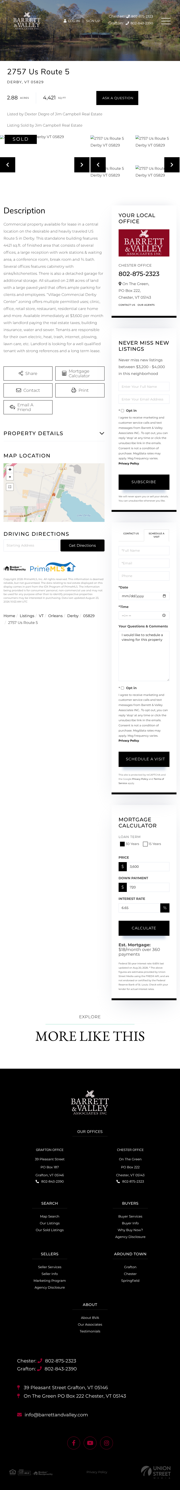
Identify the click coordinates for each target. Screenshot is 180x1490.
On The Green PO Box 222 (74, 1396)
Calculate (144, 928)
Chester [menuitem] (130, 1274)
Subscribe (143, 482)
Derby (73, 616)
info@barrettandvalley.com (56, 1415)
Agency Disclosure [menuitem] (130, 1237)
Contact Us (127, 304)
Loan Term (130, 837)
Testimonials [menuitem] (90, 1331)
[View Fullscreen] (9, 486)
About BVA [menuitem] (90, 1318)
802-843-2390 (141, 23)
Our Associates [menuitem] (90, 1324)
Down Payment (133, 878)
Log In (73, 21)
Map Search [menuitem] (50, 1216)
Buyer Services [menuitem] (130, 1216)
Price (124, 857)
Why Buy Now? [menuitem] (130, 1230)
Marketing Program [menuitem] (50, 1281)
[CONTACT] (117, 98)
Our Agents (146, 304)
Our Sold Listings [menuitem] (50, 1230)
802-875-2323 (141, 16)
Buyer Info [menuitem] (130, 1223)
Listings (27, 616)
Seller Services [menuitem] (49, 1267)
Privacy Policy (129, 463)
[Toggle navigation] (166, 21)
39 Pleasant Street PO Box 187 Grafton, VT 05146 (50, 1167)
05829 (89, 616)
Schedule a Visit (156, 535)
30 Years (132, 844)
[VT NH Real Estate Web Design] (156, 1472)
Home (9, 616)
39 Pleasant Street (65, 1388)
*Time (124, 607)
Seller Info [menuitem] (49, 1274)
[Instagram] (106, 1443)
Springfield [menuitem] (130, 1281)
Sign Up (93, 21)
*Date (123, 587)
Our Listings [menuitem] (50, 1223)
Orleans (55, 616)
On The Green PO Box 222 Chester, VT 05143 (130, 1167)
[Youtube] (90, 1443)
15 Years (155, 844)
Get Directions (82, 545)
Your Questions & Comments (143, 626)
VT (41, 616)
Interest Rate (132, 899)
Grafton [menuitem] (130, 1267)
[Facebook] (73, 1443)
